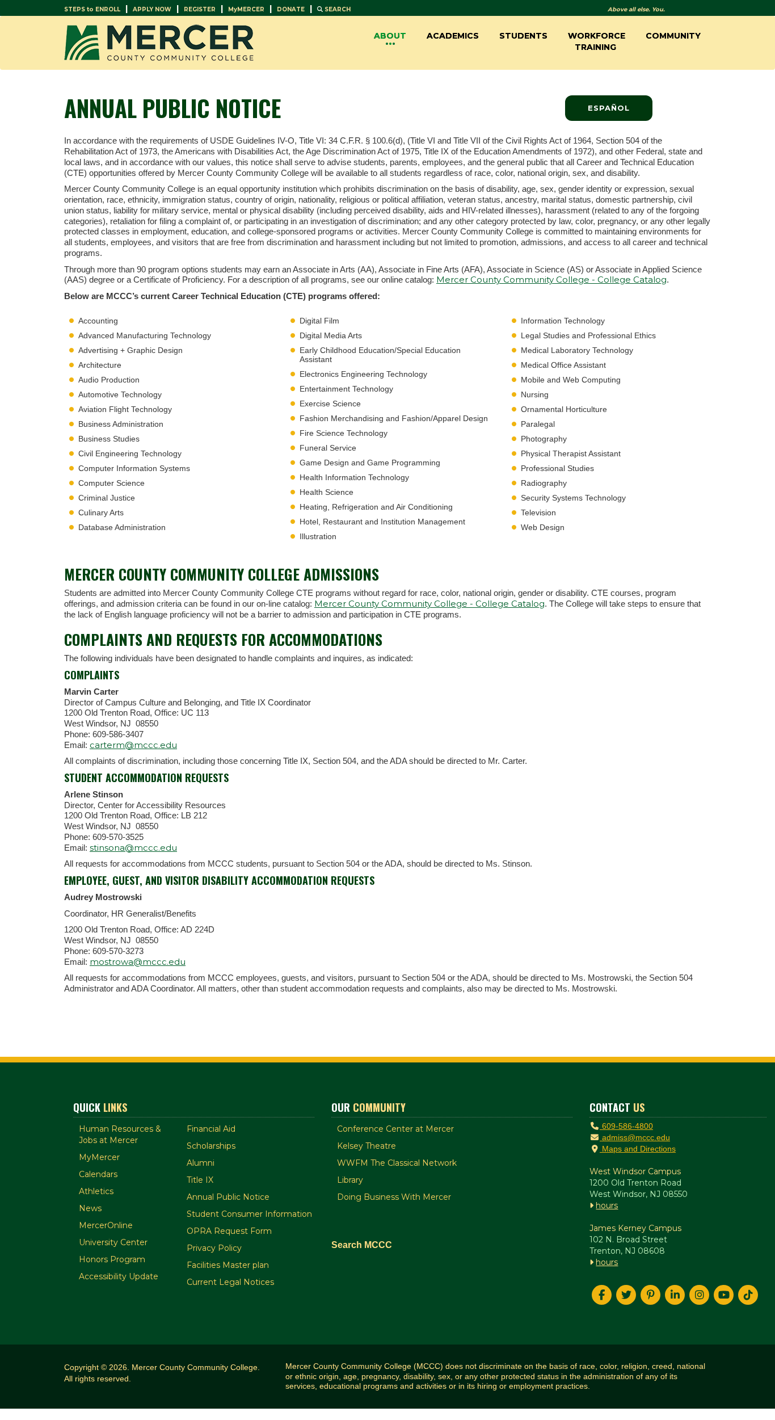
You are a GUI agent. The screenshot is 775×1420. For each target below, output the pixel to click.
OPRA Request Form (229, 1231)
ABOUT (390, 36)
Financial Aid (211, 1129)
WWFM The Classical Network (397, 1163)
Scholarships (211, 1146)
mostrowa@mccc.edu (138, 961)
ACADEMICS (453, 36)
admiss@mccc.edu (635, 1137)
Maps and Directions (638, 1148)
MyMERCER (246, 9)
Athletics (96, 1191)
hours (607, 1205)
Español (609, 107)
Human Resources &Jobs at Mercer (120, 1134)
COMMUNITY (673, 36)
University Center (113, 1242)
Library (350, 1180)
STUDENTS (523, 36)
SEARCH (337, 9)
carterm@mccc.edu (133, 745)
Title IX (200, 1180)
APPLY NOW (152, 9)
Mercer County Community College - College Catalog (551, 279)
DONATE (291, 9)
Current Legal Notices (230, 1282)
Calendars (98, 1174)
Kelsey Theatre (366, 1146)
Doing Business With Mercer (394, 1197)
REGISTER (200, 9)
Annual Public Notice (228, 1197)
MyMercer (99, 1157)
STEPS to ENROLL (92, 9)
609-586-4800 (626, 1126)
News (90, 1208)
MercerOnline (106, 1225)
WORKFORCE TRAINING (596, 41)
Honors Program (112, 1259)
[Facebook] (602, 1295)
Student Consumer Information (249, 1214)
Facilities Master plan (228, 1265)
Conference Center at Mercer (395, 1129)
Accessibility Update (118, 1276)
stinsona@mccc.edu (133, 847)
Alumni (200, 1163)
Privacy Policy (214, 1248)
